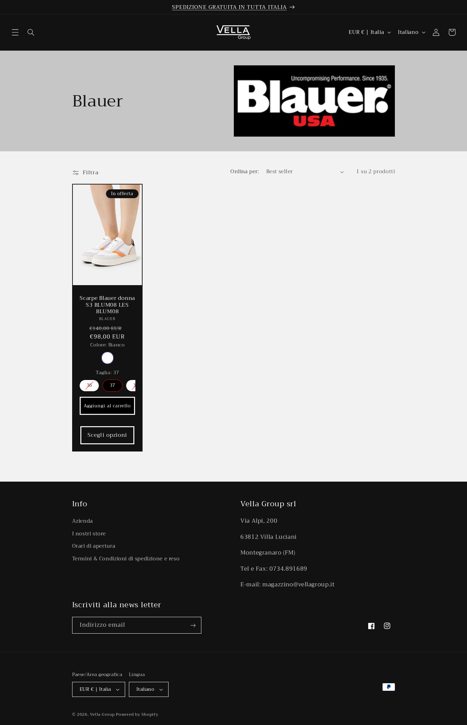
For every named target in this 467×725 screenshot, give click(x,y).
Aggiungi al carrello (107, 406)
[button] (15, 32)
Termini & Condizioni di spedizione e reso (126, 558)
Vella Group (102, 714)
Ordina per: (244, 171)
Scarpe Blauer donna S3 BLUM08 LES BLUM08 (107, 305)
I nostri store (89, 533)
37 (112, 385)
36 (89, 385)
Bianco (107, 358)
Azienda (82, 521)
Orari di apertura (94, 546)
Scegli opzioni (107, 435)
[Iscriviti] (193, 625)
